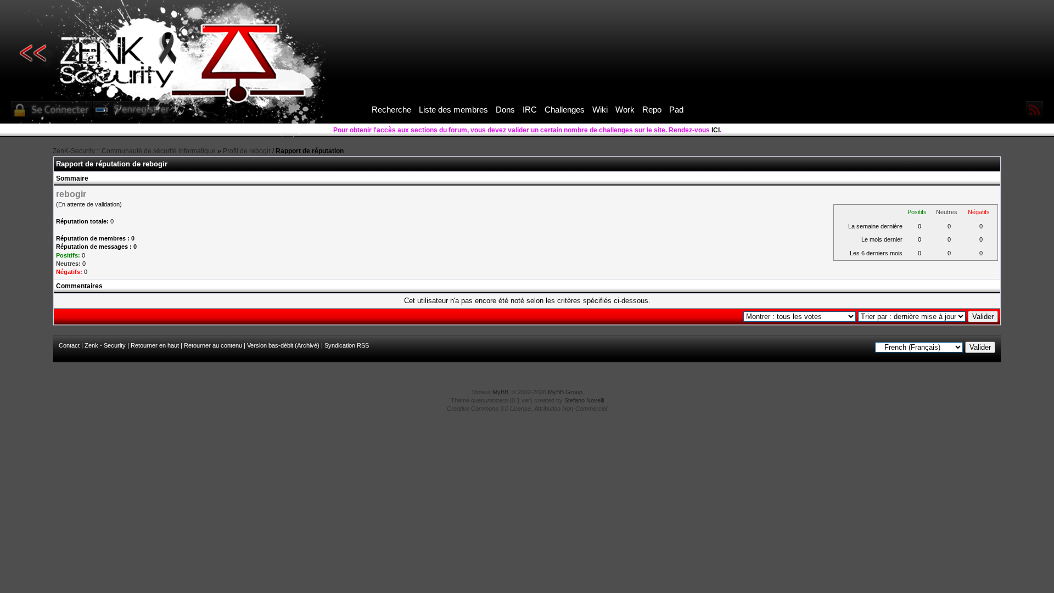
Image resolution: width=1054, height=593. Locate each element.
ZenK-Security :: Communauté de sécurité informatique (134, 151)
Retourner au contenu (213, 345)
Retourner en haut (155, 345)
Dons (505, 109)
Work (625, 109)
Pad (676, 109)
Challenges (565, 109)
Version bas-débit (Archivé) (283, 345)
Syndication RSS (346, 345)
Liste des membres (453, 109)
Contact (69, 345)
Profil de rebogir (247, 151)
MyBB (500, 392)
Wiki (600, 109)
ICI (715, 130)
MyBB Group (565, 392)
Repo (651, 109)
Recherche (391, 109)
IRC (530, 109)
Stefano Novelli (584, 400)
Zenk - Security (105, 345)
